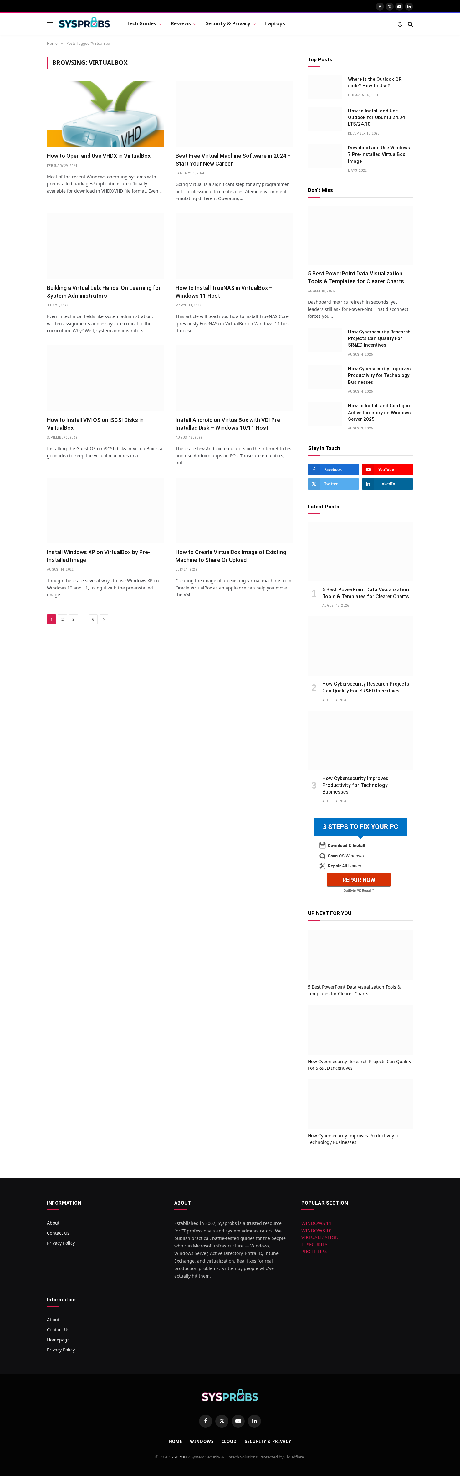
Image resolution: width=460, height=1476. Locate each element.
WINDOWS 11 (316, 1223)
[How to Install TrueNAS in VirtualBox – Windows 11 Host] (234, 246)
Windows (201, 1441)
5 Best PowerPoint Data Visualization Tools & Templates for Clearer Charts (356, 277)
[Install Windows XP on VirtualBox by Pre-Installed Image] (105, 511)
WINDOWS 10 (316, 1230)
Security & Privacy (228, 23)
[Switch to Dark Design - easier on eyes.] (400, 24)
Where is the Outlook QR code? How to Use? (374, 82)
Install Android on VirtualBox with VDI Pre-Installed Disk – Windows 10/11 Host (229, 424)
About (53, 1223)
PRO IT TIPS (314, 1251)
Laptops (275, 23)
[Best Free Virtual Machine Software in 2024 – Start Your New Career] (234, 114)
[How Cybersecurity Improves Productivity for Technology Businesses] (325, 377)
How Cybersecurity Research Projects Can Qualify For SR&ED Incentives (379, 338)
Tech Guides (141, 23)
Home (175, 1441)
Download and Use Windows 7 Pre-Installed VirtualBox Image (379, 154)
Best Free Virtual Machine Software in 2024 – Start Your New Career (233, 159)
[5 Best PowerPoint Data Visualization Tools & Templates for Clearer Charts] (360, 235)
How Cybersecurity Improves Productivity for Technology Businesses (379, 375)
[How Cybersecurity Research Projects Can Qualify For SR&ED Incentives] (325, 340)
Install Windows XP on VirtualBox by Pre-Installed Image (98, 556)
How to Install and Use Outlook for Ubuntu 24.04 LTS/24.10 (376, 117)
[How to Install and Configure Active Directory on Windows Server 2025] (325, 414)
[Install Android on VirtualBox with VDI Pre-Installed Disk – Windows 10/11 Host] (234, 378)
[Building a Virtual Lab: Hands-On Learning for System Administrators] (105, 246)
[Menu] (50, 24)
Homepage (58, 1340)
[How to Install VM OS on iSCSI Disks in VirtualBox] (105, 378)
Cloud (229, 1441)
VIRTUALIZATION (320, 1237)
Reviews (181, 23)
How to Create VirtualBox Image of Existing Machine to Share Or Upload (231, 556)
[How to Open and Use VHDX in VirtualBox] (105, 114)
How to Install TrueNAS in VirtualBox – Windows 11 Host (224, 292)
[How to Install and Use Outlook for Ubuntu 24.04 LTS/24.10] (325, 119)
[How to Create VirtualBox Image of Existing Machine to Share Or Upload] (234, 511)
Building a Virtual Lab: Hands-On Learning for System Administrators (104, 292)
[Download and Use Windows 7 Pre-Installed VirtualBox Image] (325, 156)
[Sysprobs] (84, 24)
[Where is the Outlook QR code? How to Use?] (325, 87)
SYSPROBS (179, 1457)
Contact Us (58, 1233)
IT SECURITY (314, 1244)
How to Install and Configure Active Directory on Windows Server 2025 (379, 412)
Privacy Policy (61, 1243)
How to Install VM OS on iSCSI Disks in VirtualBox (95, 424)
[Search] (409, 24)
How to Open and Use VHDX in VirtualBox (99, 155)
